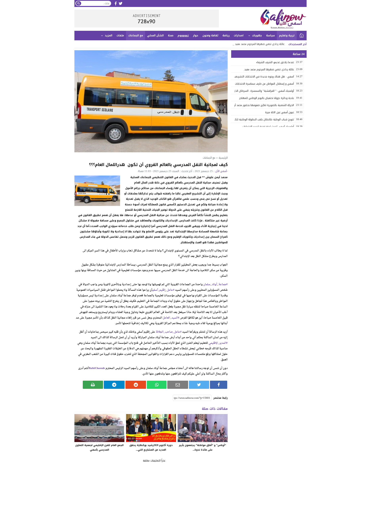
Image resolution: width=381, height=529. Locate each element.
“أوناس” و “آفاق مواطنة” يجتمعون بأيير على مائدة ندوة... (202, 447)
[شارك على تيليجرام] (114, 384)
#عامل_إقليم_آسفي (163, 290)
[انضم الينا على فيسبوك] (115, 3)
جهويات (257, 35)
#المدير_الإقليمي (218, 343)
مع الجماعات (135, 35)
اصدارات (238, 35)
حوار (195, 35)
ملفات (120, 35)
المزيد (108, 35)
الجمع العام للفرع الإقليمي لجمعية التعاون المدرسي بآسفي (99, 447)
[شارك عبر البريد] (177, 384)
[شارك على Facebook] (218, 384)
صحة (170, 35)
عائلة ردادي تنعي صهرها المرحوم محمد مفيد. (259, 44)
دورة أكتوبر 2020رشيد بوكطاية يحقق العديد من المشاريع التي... (151, 447)
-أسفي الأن (221, 171)
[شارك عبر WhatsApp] (156, 384)
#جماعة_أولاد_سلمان (215, 284)
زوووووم (183, 35)
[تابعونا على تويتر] (120, 3)
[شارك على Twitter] (199, 384)
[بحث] (78, 3)
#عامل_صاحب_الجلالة (169, 331)
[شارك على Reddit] (135, 384)
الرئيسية (302, 35)
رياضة (226, 35)
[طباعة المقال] (93, 384)
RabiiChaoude (97, 368)
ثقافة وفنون (210, 35)
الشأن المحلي (155, 35)
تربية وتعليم (287, 35)
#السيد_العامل (171, 317)
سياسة (270, 35)
